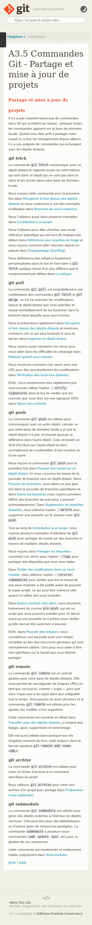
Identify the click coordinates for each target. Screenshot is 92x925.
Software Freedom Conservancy (60, 913)
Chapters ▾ (16, 36)
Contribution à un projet (34, 222)
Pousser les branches (24, 484)
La (63, 274)
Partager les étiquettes (54, 551)
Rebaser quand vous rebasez (30, 357)
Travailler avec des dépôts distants (34, 722)
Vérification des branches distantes (43, 375)
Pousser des (42, 632)
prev (12, 862)
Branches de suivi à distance (55, 209)
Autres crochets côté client (36, 603)
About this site (20, 902)
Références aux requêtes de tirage (53, 240)
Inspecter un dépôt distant (46, 338)
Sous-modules (56, 855)
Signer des (31, 403)
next (22, 862)
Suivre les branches (31, 494)
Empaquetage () (46, 250)
